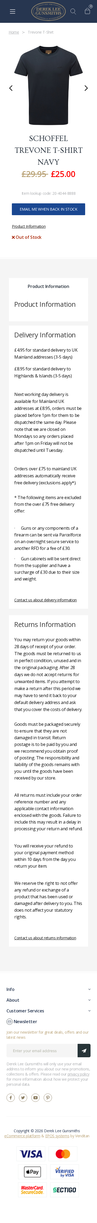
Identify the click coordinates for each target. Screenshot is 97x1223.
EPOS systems (57, 1135)
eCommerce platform (22, 1135)
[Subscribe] (84, 1050)
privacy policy (78, 1074)
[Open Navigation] (12, 12)
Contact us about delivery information (45, 600)
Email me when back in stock (48, 209)
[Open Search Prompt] (74, 11)
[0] (89, 11)
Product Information (29, 226)
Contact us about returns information (45, 937)
